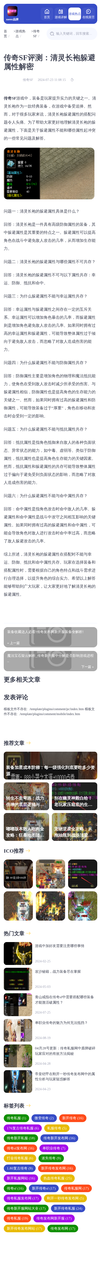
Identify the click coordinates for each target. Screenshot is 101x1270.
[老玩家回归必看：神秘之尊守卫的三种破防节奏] (82, 906)
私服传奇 (56, 1128)
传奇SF (36, 33)
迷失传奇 (51, 1158)
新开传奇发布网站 (24, 1228)
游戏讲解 (61, 17)
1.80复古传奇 (20, 1168)
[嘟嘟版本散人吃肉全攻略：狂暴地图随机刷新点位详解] (18, 906)
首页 (47, 17)
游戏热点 (75, 14)
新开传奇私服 (68, 1208)
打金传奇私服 (20, 1158)
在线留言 (88, 17)
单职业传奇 (54, 1148)
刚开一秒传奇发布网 (65, 1198)
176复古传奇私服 (23, 1128)
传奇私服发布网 (23, 1198)
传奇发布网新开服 (54, 1218)
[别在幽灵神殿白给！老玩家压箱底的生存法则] (82, 874)
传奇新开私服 (21, 1138)
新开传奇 (72, 1118)
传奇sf (15, 1188)
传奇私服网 (76, 1188)
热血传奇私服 (57, 1178)
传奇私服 (16, 1118)
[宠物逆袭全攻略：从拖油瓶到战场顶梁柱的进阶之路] (50, 906)
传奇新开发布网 (59, 1138)
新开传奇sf (44, 1188)
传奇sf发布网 (20, 1148)
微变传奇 (44, 1118)
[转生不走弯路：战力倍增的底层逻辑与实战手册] (50, 874)
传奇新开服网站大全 (26, 1208)
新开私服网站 (21, 1178)
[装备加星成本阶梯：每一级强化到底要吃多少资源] (18, 874)
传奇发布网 (62, 1228)
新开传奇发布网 (57, 1168)
